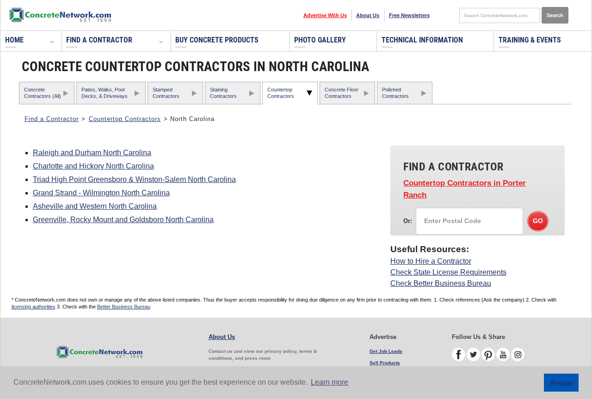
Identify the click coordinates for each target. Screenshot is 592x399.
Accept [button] (561, 382)
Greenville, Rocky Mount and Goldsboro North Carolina (123, 220)
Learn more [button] (329, 382)
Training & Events (530, 40)
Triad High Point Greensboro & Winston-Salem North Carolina (134, 179)
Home (14, 40)
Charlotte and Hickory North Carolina (93, 166)
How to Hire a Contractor (430, 261)
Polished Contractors (395, 92)
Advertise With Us (325, 15)
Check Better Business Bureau (440, 283)
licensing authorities (34, 306)
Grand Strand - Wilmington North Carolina (101, 193)
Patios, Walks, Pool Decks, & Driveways (104, 92)
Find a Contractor (99, 40)
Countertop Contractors (280, 92)
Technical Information (422, 40)
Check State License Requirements (448, 272)
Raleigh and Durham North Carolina (92, 153)
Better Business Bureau (123, 306)
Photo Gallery (320, 40)
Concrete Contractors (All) (42, 92)
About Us (367, 15)
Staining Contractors (223, 92)
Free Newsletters (409, 15)
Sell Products (385, 362)
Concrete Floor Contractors (341, 92)
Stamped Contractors (166, 92)
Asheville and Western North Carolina (95, 206)
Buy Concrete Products (217, 40)
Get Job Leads (386, 351)
